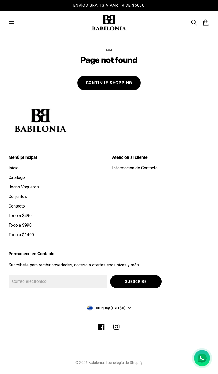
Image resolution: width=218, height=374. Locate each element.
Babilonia (96, 362)
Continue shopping (109, 82)
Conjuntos (18, 196)
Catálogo (17, 177)
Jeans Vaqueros (24, 187)
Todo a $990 (20, 225)
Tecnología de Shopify (124, 362)
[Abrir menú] (12, 22)
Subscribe (135, 281)
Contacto (17, 206)
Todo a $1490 (21, 234)
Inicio (14, 167)
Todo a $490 (20, 215)
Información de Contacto (135, 167)
